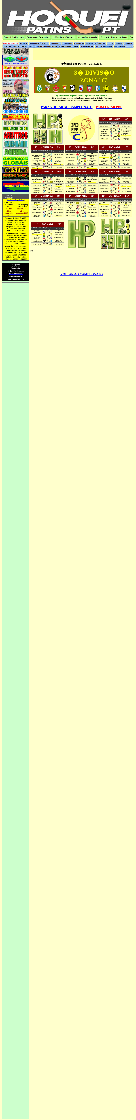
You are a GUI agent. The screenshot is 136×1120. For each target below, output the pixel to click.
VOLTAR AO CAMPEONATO (81, 274)
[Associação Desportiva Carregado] (81, 91)
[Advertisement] (81, 54)
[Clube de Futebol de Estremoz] (56, 91)
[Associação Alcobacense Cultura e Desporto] (106, 91)
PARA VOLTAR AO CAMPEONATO (67, 107)
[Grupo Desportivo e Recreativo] (97, 91)
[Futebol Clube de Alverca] (115, 91)
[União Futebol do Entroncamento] (72, 91)
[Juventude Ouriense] (123, 91)
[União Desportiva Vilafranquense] (47, 91)
